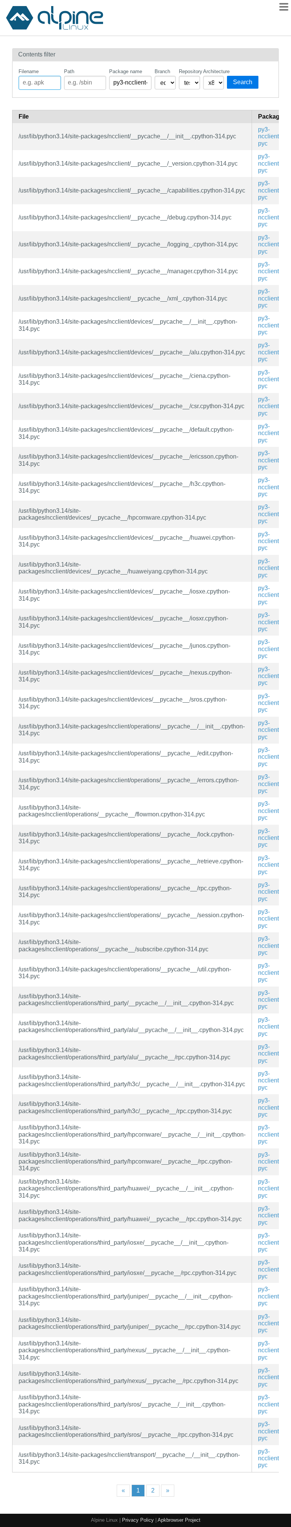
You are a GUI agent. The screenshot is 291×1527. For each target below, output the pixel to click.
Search (242, 82)
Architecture (213, 71)
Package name (125, 71)
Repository (189, 71)
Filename (29, 71)
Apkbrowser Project (179, 1520)
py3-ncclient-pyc (269, 136)
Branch (162, 71)
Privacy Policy (138, 1520)
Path (69, 71)
